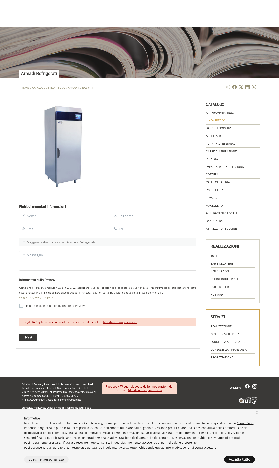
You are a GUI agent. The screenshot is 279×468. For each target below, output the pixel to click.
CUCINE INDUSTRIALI (224, 279)
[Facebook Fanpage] (247, 387)
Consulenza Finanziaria (229, 349)
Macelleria (214, 205)
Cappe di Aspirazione (221, 151)
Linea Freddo (215, 120)
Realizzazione (221, 326)
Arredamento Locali (221, 213)
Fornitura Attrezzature (229, 341)
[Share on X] (241, 88)
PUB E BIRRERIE (221, 286)
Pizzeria (212, 159)
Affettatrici (215, 135)
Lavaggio (213, 197)
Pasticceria (214, 190)
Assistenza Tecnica (225, 334)
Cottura (212, 174)
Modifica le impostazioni (120, 322)
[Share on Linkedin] (247, 88)
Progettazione (222, 357)
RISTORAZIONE (220, 271)
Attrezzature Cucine (221, 228)
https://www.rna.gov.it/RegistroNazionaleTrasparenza (51, 399)
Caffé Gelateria (218, 182)
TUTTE (215, 256)
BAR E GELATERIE (222, 263)
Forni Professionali (221, 143)
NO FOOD (217, 294)
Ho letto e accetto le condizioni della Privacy (54, 306)
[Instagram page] (254, 387)
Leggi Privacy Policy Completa (36, 297)
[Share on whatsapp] (254, 88)
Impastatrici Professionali (226, 167)
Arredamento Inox (220, 112)
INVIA (28, 337)
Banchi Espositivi (219, 128)
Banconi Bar (215, 221)
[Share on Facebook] (234, 88)
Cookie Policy (245, 423)
